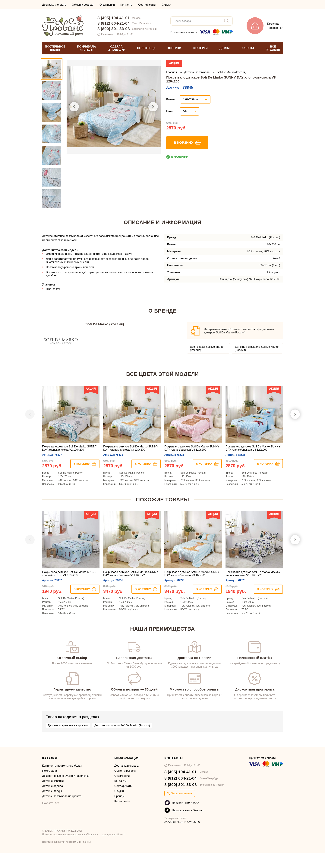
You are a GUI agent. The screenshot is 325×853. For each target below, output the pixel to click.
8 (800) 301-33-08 (113, 28)
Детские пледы (52, 791)
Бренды (119, 796)
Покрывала (49, 770)
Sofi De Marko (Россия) (231, 72)
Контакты (126, 4)
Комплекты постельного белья (62, 765)
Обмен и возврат (83, 4)
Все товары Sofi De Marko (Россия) (206, 348)
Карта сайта (122, 801)
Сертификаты (147, 4)
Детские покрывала (197, 72)
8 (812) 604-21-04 (113, 23)
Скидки (166, 4)
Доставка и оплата (54, 4)
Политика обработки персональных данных (66, 841)
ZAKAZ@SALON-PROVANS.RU (182, 822)
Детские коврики (53, 780)
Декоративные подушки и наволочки (65, 775)
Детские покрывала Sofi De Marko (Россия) (257, 348)
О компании (107, 4)
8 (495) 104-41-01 (113, 18)
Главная (172, 72)
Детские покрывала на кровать (68, 725)
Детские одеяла (52, 785)
